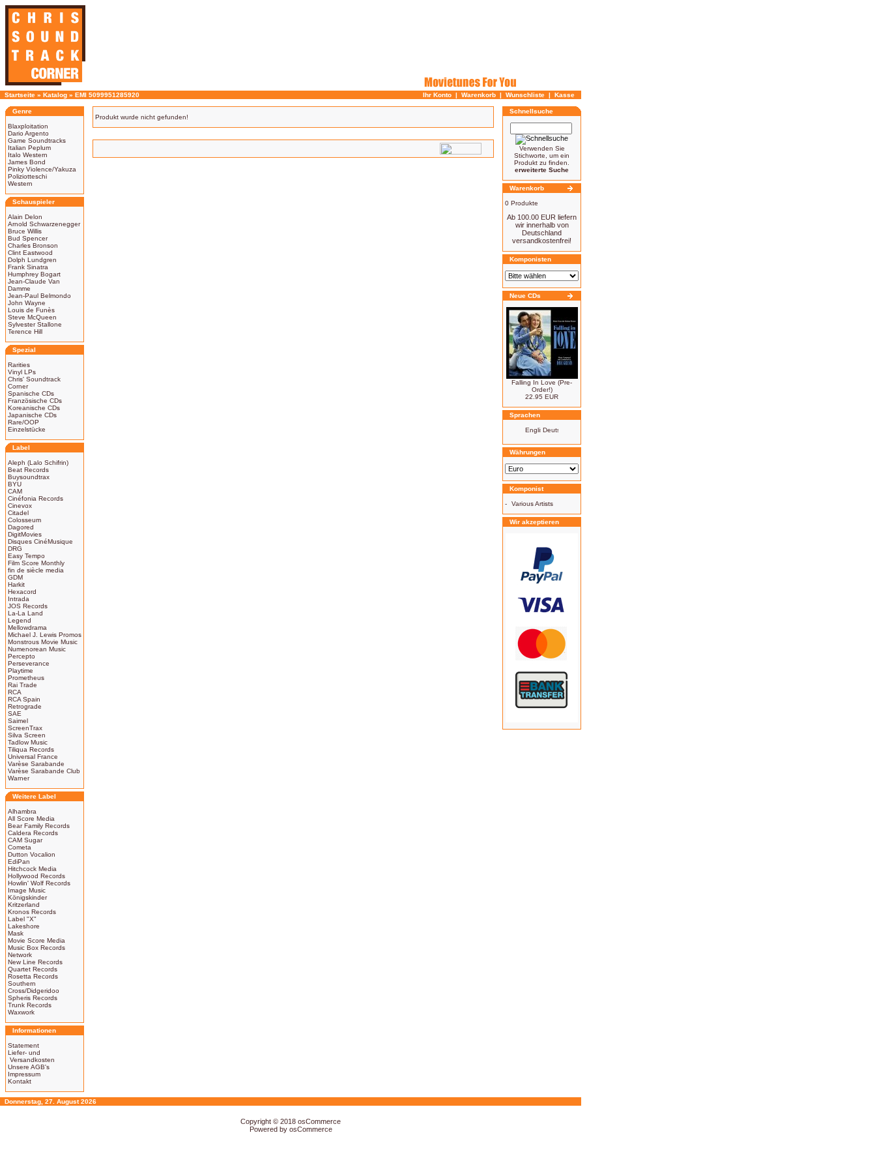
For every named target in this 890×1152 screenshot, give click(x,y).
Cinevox (20, 505)
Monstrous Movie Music (43, 641)
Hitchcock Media (32, 868)
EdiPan (19, 861)
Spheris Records (32, 997)
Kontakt (19, 1081)
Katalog (55, 94)
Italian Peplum (29, 147)
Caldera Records (33, 832)
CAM (15, 491)
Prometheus (26, 677)
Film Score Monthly (36, 563)
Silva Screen (27, 735)
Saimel (18, 720)
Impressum (24, 1074)
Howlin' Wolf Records (39, 883)
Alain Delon (25, 216)
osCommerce (319, 1121)
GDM (15, 577)
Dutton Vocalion (31, 854)
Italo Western (28, 154)
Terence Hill (25, 331)
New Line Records (35, 962)
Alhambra (22, 811)
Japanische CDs (32, 415)
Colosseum (24, 520)
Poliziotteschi (27, 176)
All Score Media (31, 818)
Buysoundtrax (29, 476)
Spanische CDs (31, 393)
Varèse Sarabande (36, 763)
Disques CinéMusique (40, 541)
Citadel (18, 512)
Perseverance (29, 663)
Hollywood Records (36, 875)
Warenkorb (478, 94)
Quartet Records (32, 969)
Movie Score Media (36, 940)
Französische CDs (35, 400)
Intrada (18, 598)
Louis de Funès (31, 310)
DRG (15, 548)
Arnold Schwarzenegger (44, 224)
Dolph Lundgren (32, 259)
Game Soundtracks (37, 140)
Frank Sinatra (28, 267)
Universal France (33, 756)
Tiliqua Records (31, 749)
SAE (15, 713)
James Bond (27, 162)
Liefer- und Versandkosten (31, 1056)
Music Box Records (36, 947)
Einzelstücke (27, 429)
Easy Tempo (26, 555)
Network (20, 954)
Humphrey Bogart (34, 274)
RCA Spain (24, 699)
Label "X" (22, 919)
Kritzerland (24, 904)
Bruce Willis (25, 231)
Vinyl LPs (22, 372)
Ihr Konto (437, 94)
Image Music (27, 890)
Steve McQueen (32, 317)
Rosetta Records (33, 976)
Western (20, 183)
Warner (18, 778)
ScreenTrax (25, 727)
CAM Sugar (25, 840)
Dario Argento (28, 133)
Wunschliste (525, 94)
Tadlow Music (28, 742)
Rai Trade (22, 684)
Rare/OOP (23, 422)
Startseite (20, 94)
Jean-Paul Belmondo (39, 295)
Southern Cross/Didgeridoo (33, 987)
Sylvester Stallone (35, 324)
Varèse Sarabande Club (44, 771)
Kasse (564, 94)
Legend (19, 620)
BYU (15, 484)
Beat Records (28, 469)
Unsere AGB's (29, 1067)
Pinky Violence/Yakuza (42, 169)
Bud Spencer (28, 238)
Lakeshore (24, 926)
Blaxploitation (28, 126)
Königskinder (27, 897)
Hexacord (22, 591)
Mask (15, 933)
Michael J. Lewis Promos (44, 634)
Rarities (19, 364)
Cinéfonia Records (35, 498)
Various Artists (532, 503)
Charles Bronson (33, 245)
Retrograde (25, 706)
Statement (23, 1045)
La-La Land (25, 613)
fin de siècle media (36, 570)
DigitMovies (25, 534)
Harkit (16, 584)
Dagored (21, 527)
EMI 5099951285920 (107, 94)
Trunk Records (29, 1005)
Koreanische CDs (34, 407)
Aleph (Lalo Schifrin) (38, 462)
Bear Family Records (39, 825)
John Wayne (27, 302)
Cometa (19, 847)
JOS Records (28, 606)
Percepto (21, 656)
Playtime (20, 670)
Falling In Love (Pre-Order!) (541, 386)
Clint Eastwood (30, 252)
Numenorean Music (37, 649)
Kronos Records (32, 911)
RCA (15, 692)
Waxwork (21, 1012)
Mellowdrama (27, 627)
